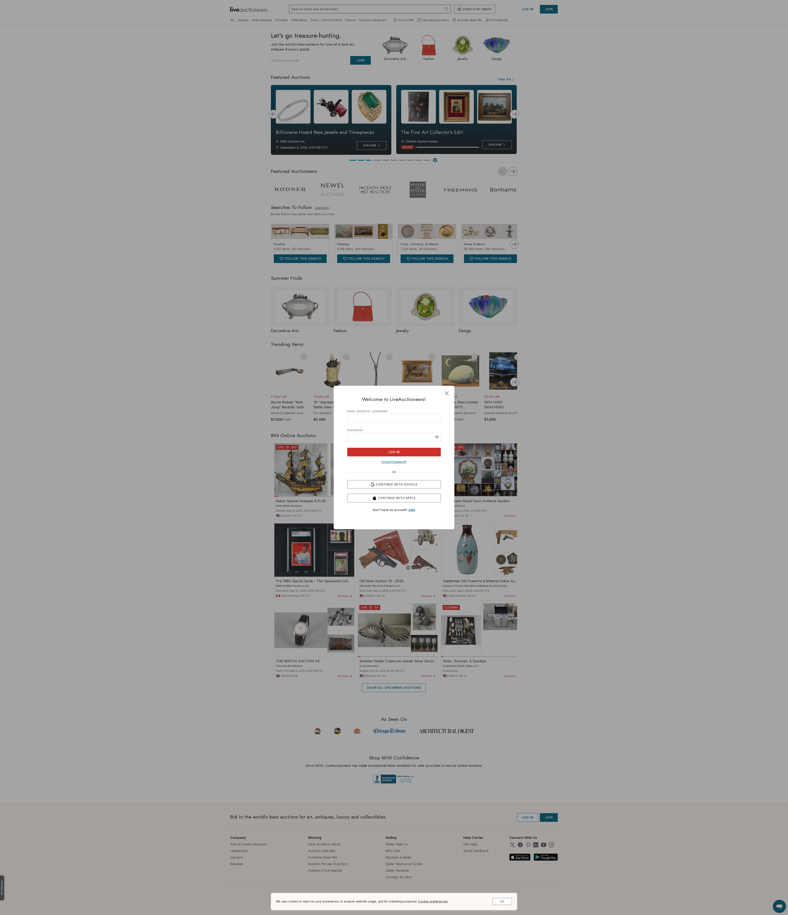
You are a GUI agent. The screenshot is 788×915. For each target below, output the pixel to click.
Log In (394, 452)
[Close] (446, 393)
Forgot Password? (394, 462)
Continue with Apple (397, 498)
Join (411, 510)
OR (394, 472)
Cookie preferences (433, 901)
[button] (437, 437)
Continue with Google (396, 484)
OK (502, 901)
